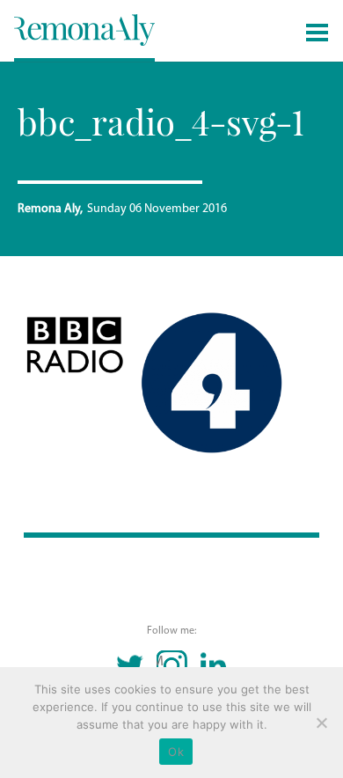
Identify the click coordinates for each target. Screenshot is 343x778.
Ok (176, 752)
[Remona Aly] (84, 29)
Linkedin (213, 665)
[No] (321, 722)
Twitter (130, 665)
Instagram (160, 662)
